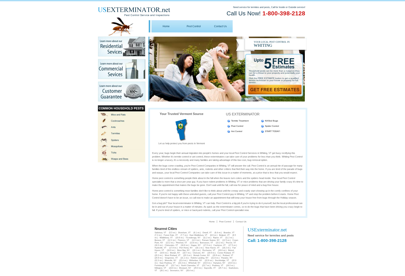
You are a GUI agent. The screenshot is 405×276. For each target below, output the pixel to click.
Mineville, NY (170, 260)
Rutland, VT (228, 255)
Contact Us (220, 26)
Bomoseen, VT (206, 243)
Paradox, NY (226, 258)
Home (166, 26)
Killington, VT (160, 268)
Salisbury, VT (160, 233)
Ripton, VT (218, 238)
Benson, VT (160, 240)
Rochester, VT (208, 250)
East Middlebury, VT (198, 235)
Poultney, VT (217, 265)
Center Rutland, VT (226, 253)
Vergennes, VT (171, 258)
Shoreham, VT (184, 233)
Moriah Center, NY (201, 255)
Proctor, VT (231, 243)
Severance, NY (176, 270)
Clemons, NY (199, 253)
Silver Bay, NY (183, 250)
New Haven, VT (212, 248)
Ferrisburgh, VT (161, 265)
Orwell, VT (207, 233)
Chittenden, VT (171, 245)
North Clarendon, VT (190, 265)
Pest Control (194, 26)
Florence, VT (183, 240)
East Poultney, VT (168, 263)
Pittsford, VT (181, 243)
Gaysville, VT (210, 268)
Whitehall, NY (194, 263)
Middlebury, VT (166, 238)
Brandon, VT (229, 233)
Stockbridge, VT (222, 260)
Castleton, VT (219, 245)
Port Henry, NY (186, 248)
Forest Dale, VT (171, 235)
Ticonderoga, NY (193, 238)
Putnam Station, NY (211, 240)
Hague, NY (196, 245)
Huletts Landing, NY (199, 258)
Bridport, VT (224, 235)
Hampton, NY (219, 263)
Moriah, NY (175, 253)
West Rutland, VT (173, 255)
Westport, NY (185, 268)
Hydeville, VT (160, 248)
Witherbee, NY (195, 260)
